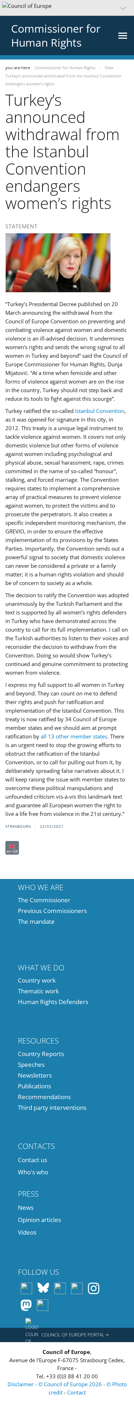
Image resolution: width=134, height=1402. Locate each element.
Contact (76, 1392)
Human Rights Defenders (53, 1002)
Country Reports (41, 1054)
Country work (37, 980)
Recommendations (44, 1097)
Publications (34, 1086)
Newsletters (35, 1075)
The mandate (36, 921)
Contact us (32, 1160)
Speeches (31, 1064)
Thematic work (38, 991)
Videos (27, 1232)
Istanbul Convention (99, 410)
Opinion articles (39, 1220)
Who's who (33, 1172)
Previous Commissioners (52, 911)
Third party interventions (52, 1107)
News (26, 1207)
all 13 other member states (74, 736)
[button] (67, 8)
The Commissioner (44, 900)
